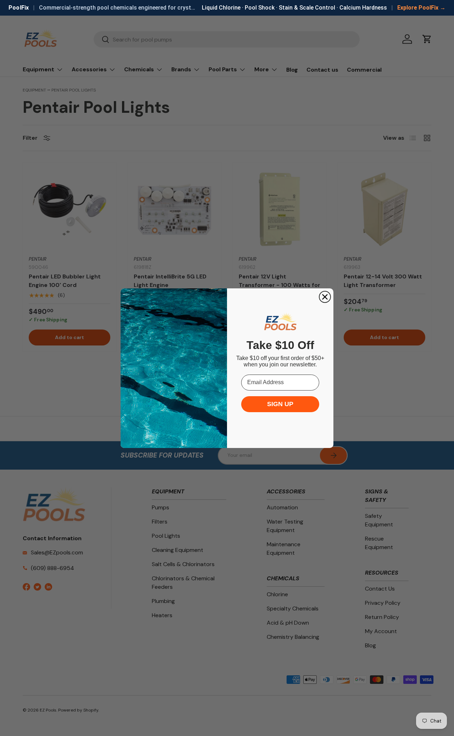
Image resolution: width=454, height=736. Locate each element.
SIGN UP (280, 404)
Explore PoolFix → (421, 7)
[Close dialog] (325, 297)
